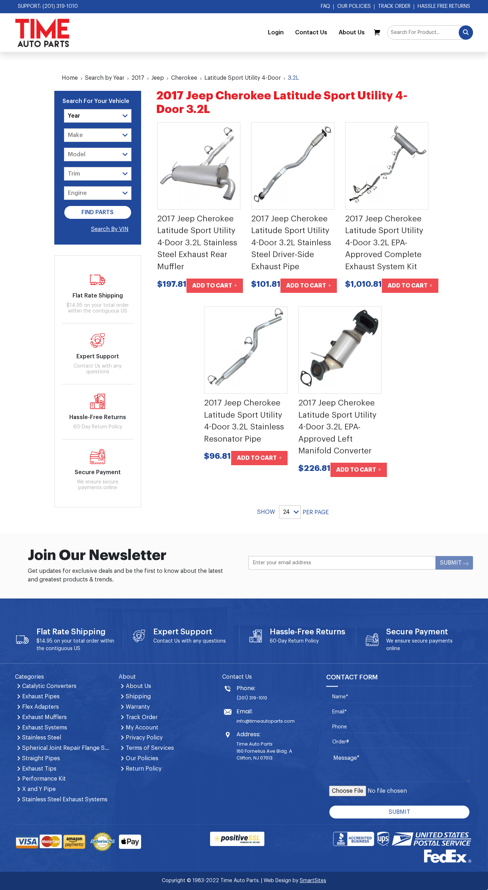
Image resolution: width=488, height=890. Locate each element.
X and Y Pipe (39, 789)
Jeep (157, 78)
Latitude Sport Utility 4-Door (242, 78)
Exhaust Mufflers (44, 717)
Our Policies (354, 6)
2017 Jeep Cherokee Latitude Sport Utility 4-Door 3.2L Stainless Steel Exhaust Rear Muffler (197, 243)
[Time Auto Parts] (42, 32)
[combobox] (430, 32)
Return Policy (303, 641)
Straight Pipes (41, 758)
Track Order (394, 6)
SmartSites (313, 880)
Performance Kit (44, 779)
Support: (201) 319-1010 (48, 6)
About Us (352, 32)
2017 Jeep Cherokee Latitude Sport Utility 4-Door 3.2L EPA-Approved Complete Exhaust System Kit (384, 243)
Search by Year (104, 78)
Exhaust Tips (39, 769)
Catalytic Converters (49, 686)
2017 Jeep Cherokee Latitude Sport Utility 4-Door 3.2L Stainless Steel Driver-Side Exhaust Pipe (291, 243)
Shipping (138, 696)
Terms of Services (150, 748)
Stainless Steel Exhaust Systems (65, 799)
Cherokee (184, 78)
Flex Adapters (40, 707)
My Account (142, 728)
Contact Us (311, 32)
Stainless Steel (41, 738)
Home (70, 78)
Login (276, 32)
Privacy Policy (144, 738)
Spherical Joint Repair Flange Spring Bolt (66, 748)
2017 (137, 78)
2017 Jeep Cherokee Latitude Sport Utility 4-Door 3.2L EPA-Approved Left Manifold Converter (337, 427)
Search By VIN (110, 229)
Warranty (138, 707)
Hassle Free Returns (444, 6)
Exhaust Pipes (41, 696)
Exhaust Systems (44, 728)
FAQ (325, 6)
